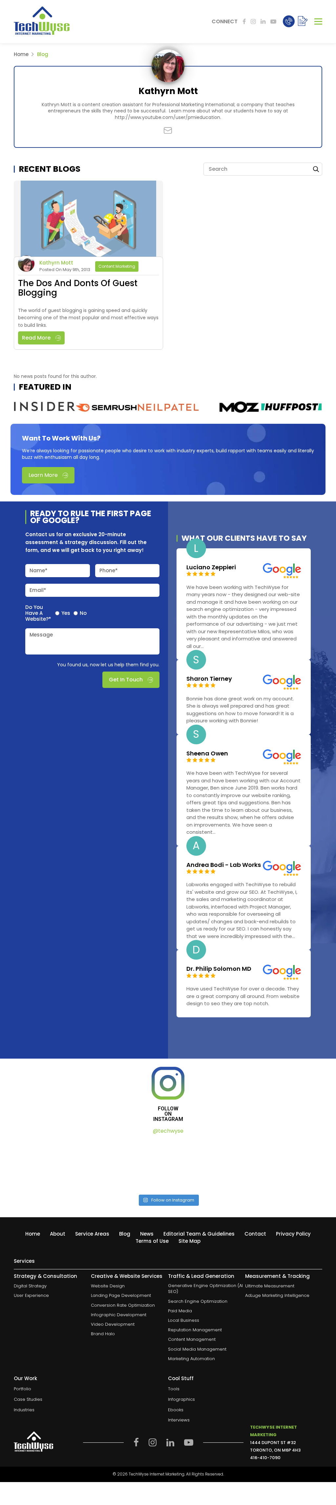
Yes (65, 613)
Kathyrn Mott (56, 262)
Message (41, 634)
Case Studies (28, 1399)
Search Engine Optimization (197, 1301)
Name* (39, 570)
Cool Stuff (181, 1378)
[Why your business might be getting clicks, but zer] (207, 1165)
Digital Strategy (30, 1286)
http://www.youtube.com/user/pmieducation (167, 117)
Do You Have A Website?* (38, 613)
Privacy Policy (293, 1233)
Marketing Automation (191, 1359)
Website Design (108, 1286)
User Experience (31, 1296)
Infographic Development (118, 1315)
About (57, 1233)
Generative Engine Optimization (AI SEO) (205, 1289)
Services (24, 1261)
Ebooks (175, 1410)
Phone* (108, 570)
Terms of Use (152, 1241)
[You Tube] (273, 21)
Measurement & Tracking (277, 1276)
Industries (24, 1410)
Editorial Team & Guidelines (199, 1233)
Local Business (183, 1320)
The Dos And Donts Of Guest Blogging (77, 288)
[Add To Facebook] (244, 21)
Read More (36, 338)
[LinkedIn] (263, 21)
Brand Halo (103, 1334)
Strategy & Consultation (45, 1276)
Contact (255, 1233)
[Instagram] (253, 21)
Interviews (179, 1420)
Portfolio (22, 1389)
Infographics (181, 1399)
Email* (38, 590)
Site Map (189, 1241)
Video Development (113, 1324)
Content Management (192, 1340)
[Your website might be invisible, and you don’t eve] (51, 1165)
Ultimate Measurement (269, 1286)
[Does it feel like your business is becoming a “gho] (129, 1165)
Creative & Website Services (126, 1276)
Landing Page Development (121, 1296)
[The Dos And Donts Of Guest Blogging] (88, 220)
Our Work (25, 1378)
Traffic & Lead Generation (201, 1276)
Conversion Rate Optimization (123, 1305)
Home (21, 54)
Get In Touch (126, 679)
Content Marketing (116, 266)
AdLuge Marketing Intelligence (277, 1296)
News (147, 1233)
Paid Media (180, 1311)
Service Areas (92, 1233)
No (83, 613)
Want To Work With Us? (61, 438)
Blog (124, 1233)
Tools (173, 1389)
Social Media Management (197, 1349)
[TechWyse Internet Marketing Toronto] (42, 22)
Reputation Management (195, 1330)
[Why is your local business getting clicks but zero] (285, 1165)
